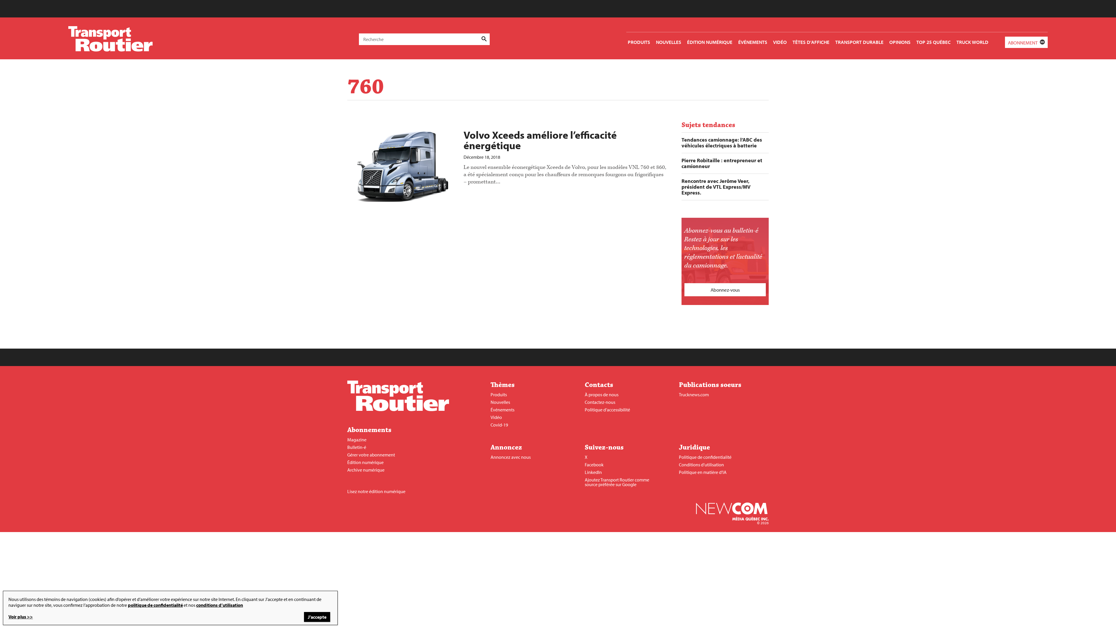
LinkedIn (593, 472)
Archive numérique (365, 470)
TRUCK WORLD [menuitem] (972, 42)
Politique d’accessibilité (607, 410)
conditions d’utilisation (219, 605)
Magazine (356, 440)
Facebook (594, 465)
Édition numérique (365, 462)
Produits (499, 394)
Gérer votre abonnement (371, 455)
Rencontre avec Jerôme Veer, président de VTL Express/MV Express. (716, 187)
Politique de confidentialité (705, 457)
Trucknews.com (694, 394)
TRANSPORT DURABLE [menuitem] (859, 42)
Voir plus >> (20, 617)
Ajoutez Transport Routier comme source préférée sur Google (617, 482)
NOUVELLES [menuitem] (668, 42)
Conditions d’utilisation (701, 465)
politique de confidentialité (155, 605)
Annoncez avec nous (511, 457)
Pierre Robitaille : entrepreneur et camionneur (722, 163)
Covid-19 (499, 425)
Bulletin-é (356, 447)
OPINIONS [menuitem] (900, 42)
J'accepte (317, 617)
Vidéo (496, 417)
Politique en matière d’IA (703, 472)
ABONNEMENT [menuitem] (1023, 43)
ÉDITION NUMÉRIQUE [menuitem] (709, 42)
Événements (502, 410)
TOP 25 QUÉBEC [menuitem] (933, 42)
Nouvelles (500, 402)
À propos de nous (601, 394)
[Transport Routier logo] (398, 409)
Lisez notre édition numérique (376, 491)
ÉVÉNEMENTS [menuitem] (752, 42)
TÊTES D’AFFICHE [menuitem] (811, 42)
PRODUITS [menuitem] (639, 42)
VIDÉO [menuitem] (780, 42)
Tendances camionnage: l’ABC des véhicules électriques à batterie (722, 143)
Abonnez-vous (725, 290)
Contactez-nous (600, 402)
